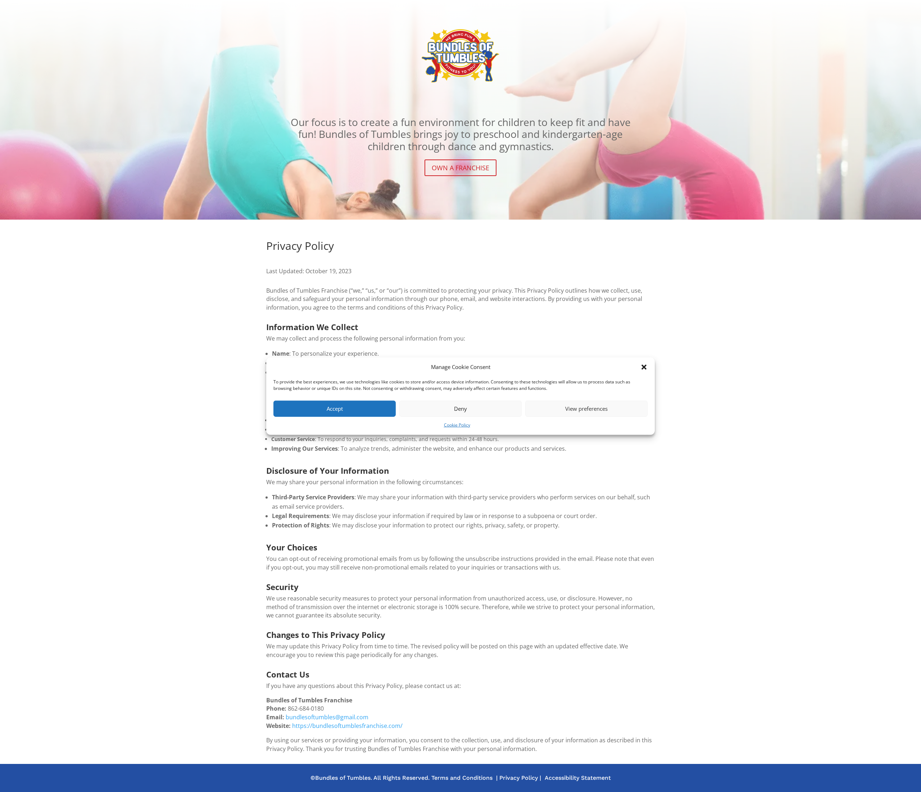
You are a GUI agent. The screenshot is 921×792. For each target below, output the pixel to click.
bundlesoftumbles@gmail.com (327, 717)
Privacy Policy (518, 777)
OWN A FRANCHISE (460, 167)
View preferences (586, 408)
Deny (460, 408)
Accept (335, 408)
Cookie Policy (457, 425)
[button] (644, 367)
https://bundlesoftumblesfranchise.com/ (347, 726)
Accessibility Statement (578, 777)
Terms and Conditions (462, 777)
